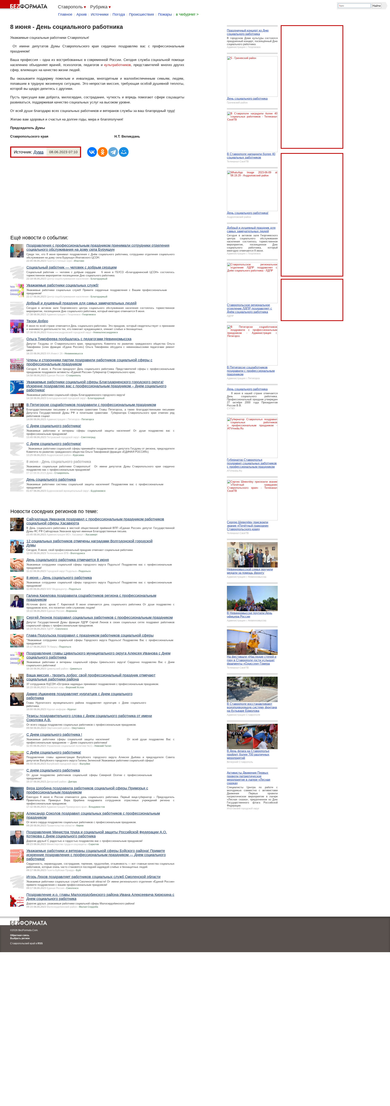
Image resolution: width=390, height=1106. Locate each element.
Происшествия (141, 14)
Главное (65, 14)
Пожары (165, 14)
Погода (119, 14)
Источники (99, 14)
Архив (81, 14)
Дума (38, 152)
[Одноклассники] (102, 152)
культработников (117, 65)
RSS (40, 943)
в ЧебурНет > (187, 14)
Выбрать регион (20, 938)
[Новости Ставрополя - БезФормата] (24, 5)
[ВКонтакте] (92, 152)
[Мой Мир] (124, 152)
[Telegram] (113, 152)
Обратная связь (19, 935)
